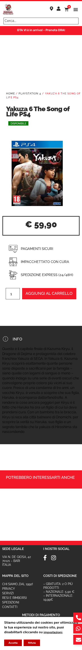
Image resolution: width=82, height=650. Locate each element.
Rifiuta (32, 643)
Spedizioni (10, 602)
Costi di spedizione (60, 576)
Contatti (9, 607)
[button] (75, 9)
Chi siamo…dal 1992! (17, 584)
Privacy (8, 588)
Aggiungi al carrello (49, 293)
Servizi (8, 593)
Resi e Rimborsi (14, 598)
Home (10, 93)
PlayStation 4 (30, 93)
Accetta (13, 643)
